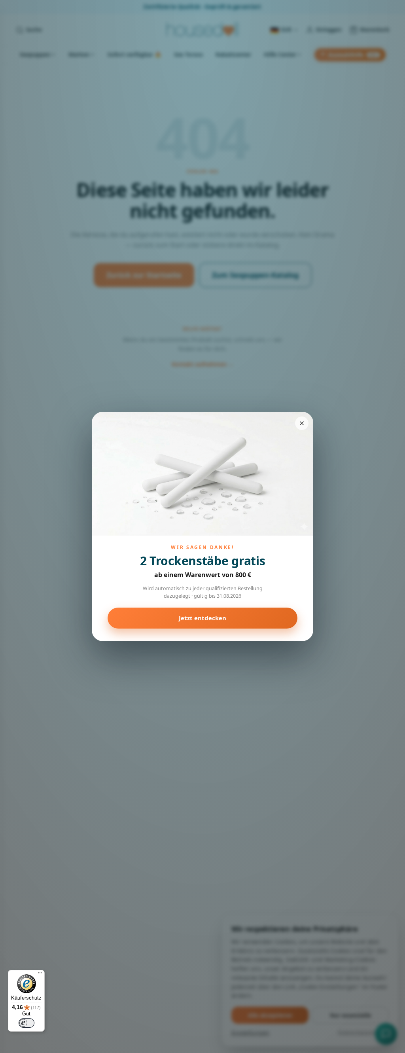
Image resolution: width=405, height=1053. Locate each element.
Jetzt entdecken (202, 617)
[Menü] (40, 974)
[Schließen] (301, 423)
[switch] (26, 1023)
